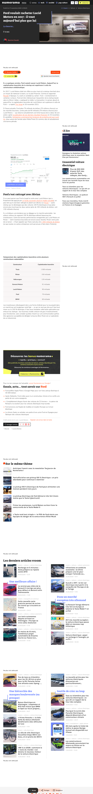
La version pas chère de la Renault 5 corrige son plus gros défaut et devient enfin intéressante (30, 589)
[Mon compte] (72, 2)
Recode (6, 96)
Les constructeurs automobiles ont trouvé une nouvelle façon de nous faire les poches (76, 180)
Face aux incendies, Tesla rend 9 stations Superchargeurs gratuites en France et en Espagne (75, 203)
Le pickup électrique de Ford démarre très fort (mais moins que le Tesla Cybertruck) (35, 497)
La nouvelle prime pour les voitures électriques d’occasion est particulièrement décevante (77, 680)
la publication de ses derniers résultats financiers (30, 115)
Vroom (65, 8)
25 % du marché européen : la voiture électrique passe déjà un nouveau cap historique (77, 623)
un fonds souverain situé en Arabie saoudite (38, 200)
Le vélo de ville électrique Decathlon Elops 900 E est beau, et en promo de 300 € (30, 735)
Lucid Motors (17, 428)
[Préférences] (76, 2)
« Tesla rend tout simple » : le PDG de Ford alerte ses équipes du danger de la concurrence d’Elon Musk (35, 515)
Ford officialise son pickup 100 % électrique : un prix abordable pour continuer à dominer (35, 479)
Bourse (7, 428)
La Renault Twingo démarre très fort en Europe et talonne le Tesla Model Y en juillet (77, 608)
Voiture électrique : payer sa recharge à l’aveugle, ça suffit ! (77, 637)
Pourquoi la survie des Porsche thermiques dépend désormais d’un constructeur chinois (76, 714)
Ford (44, 386)
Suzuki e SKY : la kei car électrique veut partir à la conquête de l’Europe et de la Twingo (77, 586)
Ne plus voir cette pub (10, 68)
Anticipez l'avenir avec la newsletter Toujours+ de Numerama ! (34, 469)
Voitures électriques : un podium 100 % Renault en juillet (75, 196)
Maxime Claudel (13, 40)
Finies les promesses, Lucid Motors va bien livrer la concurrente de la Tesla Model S (35, 506)
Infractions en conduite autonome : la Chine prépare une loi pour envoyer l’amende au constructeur (76, 571)
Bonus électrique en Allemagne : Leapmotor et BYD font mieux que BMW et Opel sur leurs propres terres (29, 705)
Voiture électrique (84, 8)
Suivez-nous (55, 72)
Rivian (46, 203)
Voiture (72, 8)
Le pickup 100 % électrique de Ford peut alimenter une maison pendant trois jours (36, 488)
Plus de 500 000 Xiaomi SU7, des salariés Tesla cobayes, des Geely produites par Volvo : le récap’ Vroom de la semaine (80, 172)
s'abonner (85, 3)
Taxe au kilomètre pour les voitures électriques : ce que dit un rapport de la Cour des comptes (76, 189)
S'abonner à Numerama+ (30, 374)
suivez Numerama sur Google (39, 383)
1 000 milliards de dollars (50, 222)
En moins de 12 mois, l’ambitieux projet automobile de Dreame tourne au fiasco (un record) (28, 635)
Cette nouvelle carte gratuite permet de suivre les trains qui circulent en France (29, 604)
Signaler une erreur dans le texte (41, 420)
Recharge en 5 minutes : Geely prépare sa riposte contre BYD (28, 570)
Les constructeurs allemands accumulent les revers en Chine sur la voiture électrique (77, 744)
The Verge (19, 104)
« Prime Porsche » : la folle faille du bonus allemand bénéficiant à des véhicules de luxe (30, 721)
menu (24, 3)
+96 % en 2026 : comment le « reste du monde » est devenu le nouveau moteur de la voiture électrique (30, 751)
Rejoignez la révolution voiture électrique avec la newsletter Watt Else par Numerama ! (75, 155)
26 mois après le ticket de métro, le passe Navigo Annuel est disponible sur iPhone (77, 729)
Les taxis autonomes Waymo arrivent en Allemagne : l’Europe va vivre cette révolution (28, 619)
